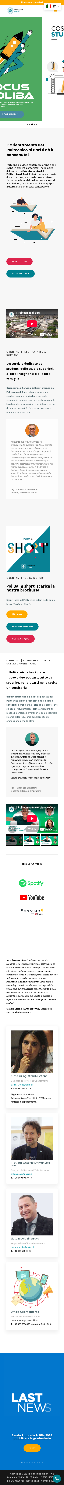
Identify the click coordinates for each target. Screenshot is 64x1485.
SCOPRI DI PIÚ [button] (32, 114)
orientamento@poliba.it (22, 1247)
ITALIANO (17, 614)
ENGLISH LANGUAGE (22, 626)
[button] (27, 124)
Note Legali (32, 1480)
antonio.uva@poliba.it (21, 1174)
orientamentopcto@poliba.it (24, 1320)
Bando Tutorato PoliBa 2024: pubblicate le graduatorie (32, 1436)
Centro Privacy (49, 1480)
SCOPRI (32, 1448)
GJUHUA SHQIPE (20, 638)
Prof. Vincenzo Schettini (24, 787)
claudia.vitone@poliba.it (22, 1084)
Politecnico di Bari (28, 492)
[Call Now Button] (57, 1479)
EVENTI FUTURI (19, 261)
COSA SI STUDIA (20, 273)
